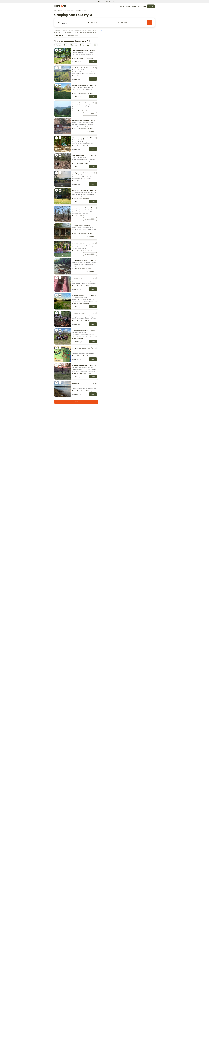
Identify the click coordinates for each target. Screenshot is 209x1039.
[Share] (60, 50)
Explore (56, 10)
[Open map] (128, 82)
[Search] (149, 22)
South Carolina (70, 10)
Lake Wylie (78, 10)
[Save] (56, 50)
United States (62, 10)
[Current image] (60, 80)
